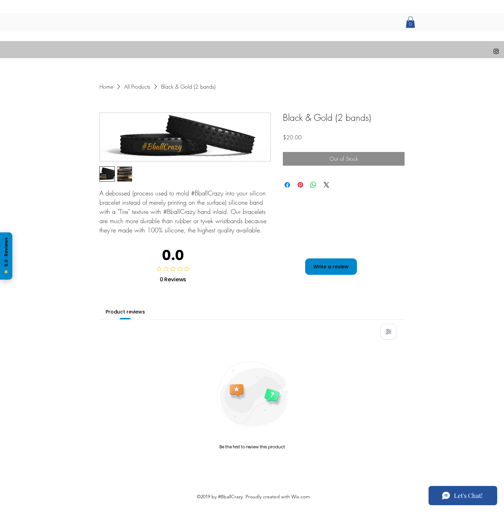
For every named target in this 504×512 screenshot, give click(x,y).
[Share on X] (326, 185)
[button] (410, 22)
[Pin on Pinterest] (300, 185)
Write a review (331, 266)
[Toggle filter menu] (388, 332)
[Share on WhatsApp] (313, 185)
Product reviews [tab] (125, 311)
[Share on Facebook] (287, 185)
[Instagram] (496, 51)
